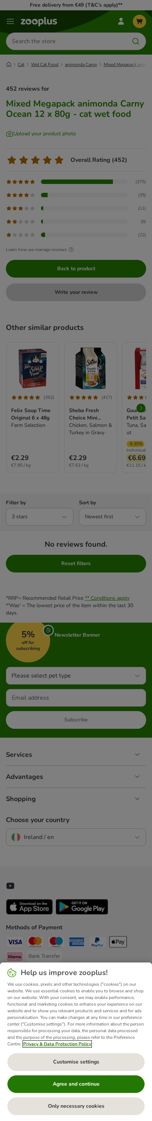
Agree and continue (76, 1083)
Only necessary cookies (76, 1106)
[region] (76, 1041)
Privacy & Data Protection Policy (57, 1044)
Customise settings (76, 1061)
